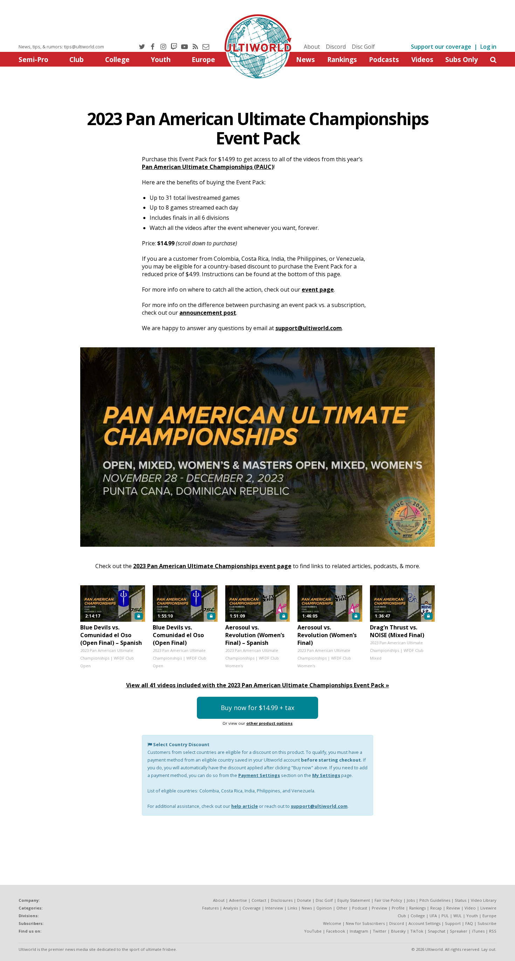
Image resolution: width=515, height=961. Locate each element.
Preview (379, 908)
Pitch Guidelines (434, 900)
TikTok (416, 931)
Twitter (379, 931)
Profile (398, 908)
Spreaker (458, 931)
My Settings (326, 775)
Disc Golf (363, 46)
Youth (161, 59)
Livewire (488, 908)
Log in (488, 46)
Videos (422, 59)
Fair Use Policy (388, 900)
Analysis (230, 908)
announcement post (207, 312)
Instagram (359, 931)
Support (453, 923)
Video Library (483, 900)
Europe (203, 59)
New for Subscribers (365, 923)
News (305, 59)
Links (292, 908)
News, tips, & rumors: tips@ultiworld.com (61, 46)
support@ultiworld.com (308, 328)
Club (76, 59)
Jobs (411, 900)
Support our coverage (441, 46)
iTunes (478, 931)
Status (460, 900)
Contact (259, 900)
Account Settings (424, 923)
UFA (433, 915)
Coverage (251, 908)
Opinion (324, 908)
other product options (269, 723)
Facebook (335, 931)
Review (453, 908)
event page (318, 289)
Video (470, 908)
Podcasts (384, 59)
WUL (457, 915)
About (312, 46)
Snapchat (436, 931)
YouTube (313, 931)
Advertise (238, 900)
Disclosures (282, 900)
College (117, 59)
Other (342, 908)
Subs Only (461, 59)
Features (210, 908)
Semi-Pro (33, 59)
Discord (336, 46)
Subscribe (487, 923)
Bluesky (398, 931)
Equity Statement (353, 900)
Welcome (332, 923)
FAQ (469, 923)
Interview (274, 908)
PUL (445, 915)
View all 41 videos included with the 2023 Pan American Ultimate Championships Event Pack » (257, 685)
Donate (304, 900)
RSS (492, 931)
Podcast (359, 908)
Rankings (342, 59)
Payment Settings (259, 775)
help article (244, 806)
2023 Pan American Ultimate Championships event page (212, 566)
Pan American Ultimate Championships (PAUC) (208, 167)
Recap (436, 908)
